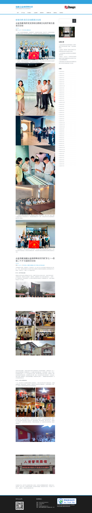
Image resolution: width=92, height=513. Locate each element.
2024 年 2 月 (62, 118)
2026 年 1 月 (62, 83)
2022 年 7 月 (62, 157)
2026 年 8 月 (62, 71)
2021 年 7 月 (62, 165)
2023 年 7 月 (62, 133)
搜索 (74, 21)
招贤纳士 (55, 12)
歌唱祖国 (31, 265)
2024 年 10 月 (62, 102)
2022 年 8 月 (62, 155)
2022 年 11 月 (62, 149)
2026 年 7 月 (62, 73)
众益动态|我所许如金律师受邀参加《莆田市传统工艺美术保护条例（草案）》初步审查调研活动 (67, 46)
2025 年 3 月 (62, 96)
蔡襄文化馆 (36, 20)
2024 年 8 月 (62, 106)
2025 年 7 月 (62, 89)
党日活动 (27, 20)
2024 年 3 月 (62, 116)
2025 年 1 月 (62, 100)
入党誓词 (28, 265)
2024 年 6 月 (62, 110)
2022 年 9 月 (62, 153)
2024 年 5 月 (62, 112)
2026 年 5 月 (62, 77)
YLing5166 (20, 265)
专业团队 (29, 12)
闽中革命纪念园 (42, 265)
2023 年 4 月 (62, 139)
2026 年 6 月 (62, 75)
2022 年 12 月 (62, 147)
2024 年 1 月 (62, 120)
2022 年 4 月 (62, 161)
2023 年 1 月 (62, 145)
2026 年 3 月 (62, 81)
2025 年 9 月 (62, 87)
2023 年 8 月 (62, 130)
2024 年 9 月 (62, 104)
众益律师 (35, 12)
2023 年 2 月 (62, 143)
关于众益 (23, 12)
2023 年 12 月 (62, 122)
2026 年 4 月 (62, 79)
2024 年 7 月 (62, 108)
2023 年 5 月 (62, 137)
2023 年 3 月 (62, 141)
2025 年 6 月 (62, 92)
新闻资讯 (41, 12)
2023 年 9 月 (62, 128)
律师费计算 (49, 12)
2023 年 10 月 (62, 126)
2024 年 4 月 (62, 114)
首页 (18, 12)
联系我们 (61, 12)
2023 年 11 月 (62, 124)
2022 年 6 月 (62, 159)
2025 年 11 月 (62, 85)
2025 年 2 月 (62, 98)
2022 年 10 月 (62, 151)
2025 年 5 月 (62, 94)
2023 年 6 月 (62, 135)
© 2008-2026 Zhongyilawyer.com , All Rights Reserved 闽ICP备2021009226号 (66, 505)
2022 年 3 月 (62, 163)
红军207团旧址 (36, 265)
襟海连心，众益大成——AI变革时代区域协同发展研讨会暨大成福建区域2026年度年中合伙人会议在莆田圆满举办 (67, 58)
